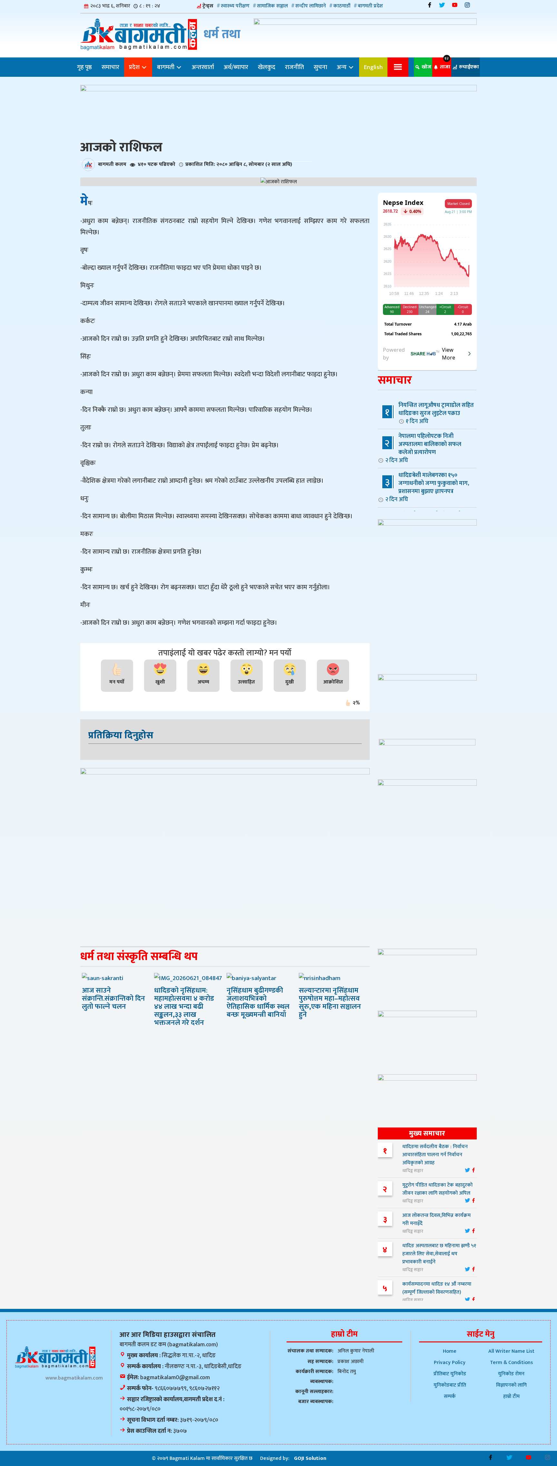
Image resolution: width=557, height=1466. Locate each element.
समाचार (110, 67)
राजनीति (294, 67)
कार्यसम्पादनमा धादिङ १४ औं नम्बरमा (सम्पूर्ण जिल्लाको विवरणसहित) (436, 1288)
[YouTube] (455, 5)
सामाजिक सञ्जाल (272, 6)
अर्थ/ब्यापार (236, 67)
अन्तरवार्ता (203, 67)
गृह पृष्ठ (84, 67)
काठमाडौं (341, 6)
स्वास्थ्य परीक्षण (235, 6)
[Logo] (55, 1357)
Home (449, 1351)
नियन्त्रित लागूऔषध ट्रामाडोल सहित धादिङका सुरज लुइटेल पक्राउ (436, 413)
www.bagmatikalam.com (74, 1378)
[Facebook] (429, 5)
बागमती (166, 67)
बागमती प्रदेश (370, 6)
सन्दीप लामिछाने (310, 6)
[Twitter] (442, 5)
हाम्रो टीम (511, 1396)
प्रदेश (135, 67)
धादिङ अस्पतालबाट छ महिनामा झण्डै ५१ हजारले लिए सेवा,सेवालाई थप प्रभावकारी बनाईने (439, 1253)
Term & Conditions (511, 1362)
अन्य (342, 67)
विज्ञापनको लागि (511, 1385)
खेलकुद (266, 67)
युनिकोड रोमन (511, 1374)
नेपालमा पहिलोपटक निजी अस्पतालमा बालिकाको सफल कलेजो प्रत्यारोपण (423, 448)
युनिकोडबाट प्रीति (450, 1385)
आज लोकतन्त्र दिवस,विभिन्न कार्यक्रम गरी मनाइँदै (436, 1219)
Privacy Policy (449, 1362)
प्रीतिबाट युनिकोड (450, 1374)
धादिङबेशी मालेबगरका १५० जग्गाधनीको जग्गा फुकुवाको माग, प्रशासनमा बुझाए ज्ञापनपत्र (427, 487)
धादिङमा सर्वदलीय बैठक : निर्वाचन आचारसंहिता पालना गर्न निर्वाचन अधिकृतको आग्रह (435, 1154)
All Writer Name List (511, 1351)
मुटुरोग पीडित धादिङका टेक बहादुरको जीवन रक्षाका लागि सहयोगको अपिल (437, 1189)
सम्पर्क (450, 1396)
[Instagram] (467, 5)
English (373, 67)
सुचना (320, 67)
